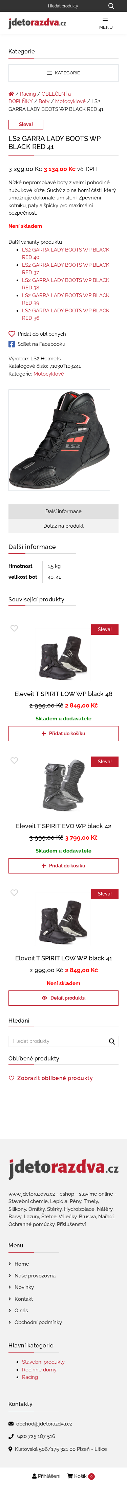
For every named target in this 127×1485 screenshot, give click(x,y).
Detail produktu (68, 998)
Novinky (24, 1287)
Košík (82, 1476)
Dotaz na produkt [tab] (63, 526)
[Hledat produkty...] (111, 6)
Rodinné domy (39, 1370)
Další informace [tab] (63, 511)
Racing (28, 94)
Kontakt (24, 1299)
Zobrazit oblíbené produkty (55, 1078)
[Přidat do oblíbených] (14, 628)
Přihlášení (48, 1476)
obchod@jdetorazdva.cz (44, 1424)
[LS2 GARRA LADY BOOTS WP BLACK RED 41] (59, 441)
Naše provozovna (35, 1276)
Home (22, 1264)
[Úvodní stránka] (11, 94)
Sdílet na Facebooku (41, 344)
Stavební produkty (43, 1362)
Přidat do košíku (67, 733)
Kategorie (67, 72)
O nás (21, 1311)
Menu (106, 27)
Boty (44, 101)
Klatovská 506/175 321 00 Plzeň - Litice (61, 1449)
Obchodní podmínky (38, 1322)
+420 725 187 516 (35, 1436)
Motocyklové (70, 101)
